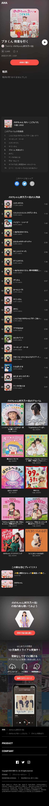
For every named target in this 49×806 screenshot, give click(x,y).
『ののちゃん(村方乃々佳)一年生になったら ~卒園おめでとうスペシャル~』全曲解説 (12, 524)
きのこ (11, 153)
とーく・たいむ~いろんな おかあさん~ (23, 168)
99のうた (36, 490)
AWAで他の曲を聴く (24, 633)
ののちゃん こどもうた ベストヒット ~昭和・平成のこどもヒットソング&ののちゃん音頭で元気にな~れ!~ (36, 461)
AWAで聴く (25, 62)
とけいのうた (14, 142)
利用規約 (5, 774)
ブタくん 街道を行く (37, 733)
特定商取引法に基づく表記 (29, 778)
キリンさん (13, 146)
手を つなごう (14, 160)
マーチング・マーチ (16, 139)
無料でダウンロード (24, 678)
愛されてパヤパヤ (12, 459)
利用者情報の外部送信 (9, 778)
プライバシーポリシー (19, 774)
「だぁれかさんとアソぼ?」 (36, 427)
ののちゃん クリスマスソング (12, 553)
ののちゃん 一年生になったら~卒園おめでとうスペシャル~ (36, 523)
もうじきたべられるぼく (36, 553)
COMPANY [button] (7, 751)
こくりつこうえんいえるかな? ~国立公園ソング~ (13, 428)
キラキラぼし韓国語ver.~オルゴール (22, 164)
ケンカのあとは (14, 157)
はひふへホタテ (13, 490)
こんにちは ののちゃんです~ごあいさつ (23, 135)
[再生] (45, 42)
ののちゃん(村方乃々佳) (23, 46)
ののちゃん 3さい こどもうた (26, 122)
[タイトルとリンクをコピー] (32, 183)
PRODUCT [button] (7, 743)
